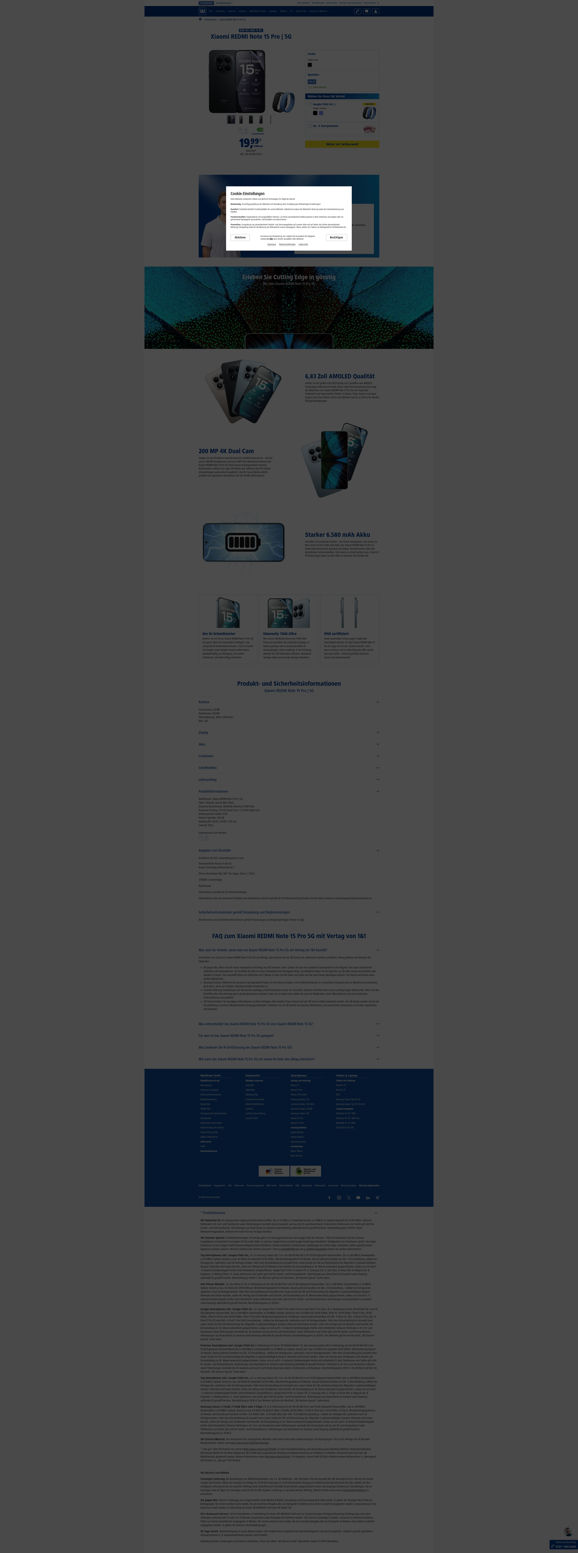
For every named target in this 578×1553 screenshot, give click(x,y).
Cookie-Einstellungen (247, 193)
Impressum (271, 244)
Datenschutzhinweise (287, 244)
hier (271, 238)
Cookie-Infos (303, 244)
